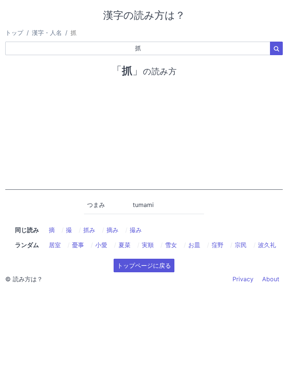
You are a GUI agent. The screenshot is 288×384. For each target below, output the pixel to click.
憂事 (78, 245)
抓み (89, 230)
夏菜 (124, 245)
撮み (136, 230)
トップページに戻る (144, 265)
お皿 (194, 245)
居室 (55, 245)
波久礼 (267, 245)
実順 (148, 245)
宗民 (241, 245)
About (270, 279)
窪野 (218, 245)
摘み (112, 230)
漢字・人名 (47, 32)
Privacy (243, 279)
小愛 (101, 245)
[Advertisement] (144, 137)
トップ (14, 32)
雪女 (171, 245)
